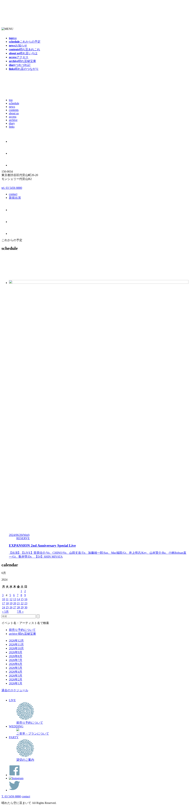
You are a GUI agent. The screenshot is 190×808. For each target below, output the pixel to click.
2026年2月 (15, 679)
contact (13, 194)
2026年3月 (15, 675)
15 (22, 599)
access (12, 116)
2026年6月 (15, 663)
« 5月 (5, 611)
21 (18, 603)
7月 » (20, 611)
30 (25, 607)
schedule (14, 103)
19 (10, 603)
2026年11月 (16, 644)
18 (7, 603)
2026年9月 (15, 652)
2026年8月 (15, 656)
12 (10, 599)
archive (13, 120)
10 (3, 599)
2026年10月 (16, 648)
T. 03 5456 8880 (11, 796)
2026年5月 (15, 667)
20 (14, 603)
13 (14, 599)
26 (10, 607)
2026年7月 (15, 660)
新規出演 (15, 197)
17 (3, 603)
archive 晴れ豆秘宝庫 (22, 633)
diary (12, 123)
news (12, 106)
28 (18, 607)
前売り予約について (22, 629)
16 (25, 599)
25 (7, 607)
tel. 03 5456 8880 (11, 187)
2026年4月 (15, 671)
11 (7, 599)
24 (3, 607)
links (11, 126)
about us (14, 113)
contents (14, 110)
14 (18, 599)
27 (14, 607)
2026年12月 (16, 640)
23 (25, 603)
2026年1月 (15, 683)
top (11, 100)
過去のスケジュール (14, 690)
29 (22, 607)
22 (22, 603)
